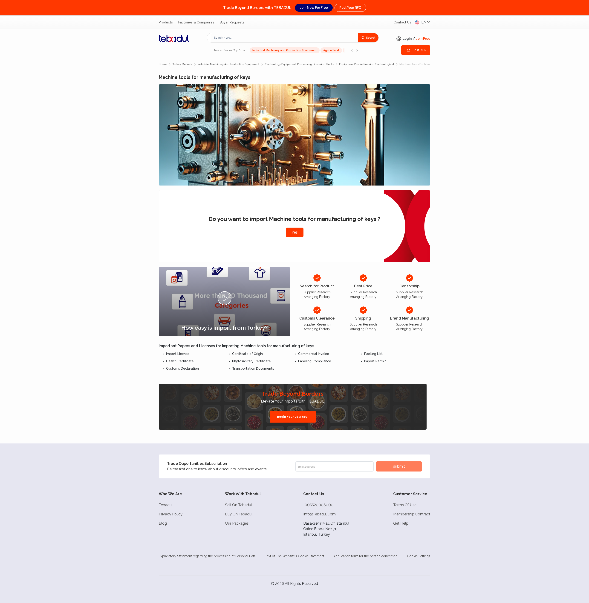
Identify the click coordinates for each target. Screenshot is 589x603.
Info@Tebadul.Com (319, 514)
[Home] (174, 38)
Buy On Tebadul (238, 514)
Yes (295, 232)
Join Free (423, 38)
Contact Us (402, 22)
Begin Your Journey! (293, 416)
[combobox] (285, 37)
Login (407, 38)
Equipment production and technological (366, 64)
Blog (163, 523)
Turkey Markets (182, 64)
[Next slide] (357, 50)
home (163, 64)
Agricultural (331, 50)
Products (166, 22)
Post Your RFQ (350, 7)
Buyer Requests (232, 22)
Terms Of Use (404, 505)
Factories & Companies (196, 22)
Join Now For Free (314, 7)
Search (370, 37)
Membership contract (411, 514)
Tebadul (166, 505)
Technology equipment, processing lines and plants (299, 64)
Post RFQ (419, 50)
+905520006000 (318, 505)
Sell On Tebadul (238, 505)
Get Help (400, 523)
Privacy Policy (170, 514)
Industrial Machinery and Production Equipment (284, 50)
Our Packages (237, 523)
